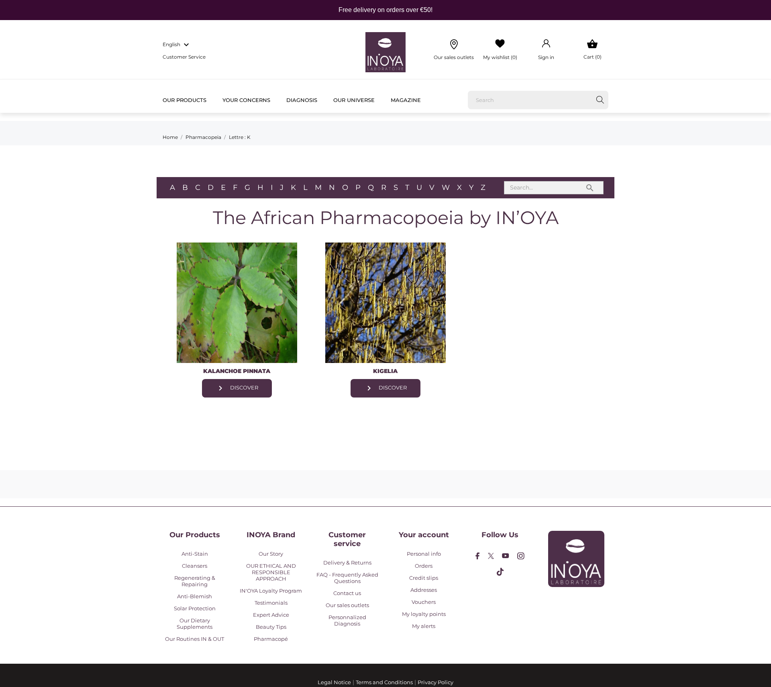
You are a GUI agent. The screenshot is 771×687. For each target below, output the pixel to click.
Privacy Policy (435, 682)
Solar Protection (195, 608)
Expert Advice (271, 615)
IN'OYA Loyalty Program (271, 590)
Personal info (424, 553)
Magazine (406, 100)
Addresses (423, 590)
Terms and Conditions (384, 682)
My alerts (423, 626)
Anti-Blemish (194, 596)
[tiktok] (500, 572)
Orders (423, 566)
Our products (184, 100)
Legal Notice (334, 682)
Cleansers (194, 566)
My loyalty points (424, 614)
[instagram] (520, 555)
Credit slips (423, 578)
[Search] (600, 100)
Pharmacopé (271, 639)
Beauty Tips (271, 627)
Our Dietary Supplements (194, 623)
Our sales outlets (347, 605)
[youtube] (505, 555)
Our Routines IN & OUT (194, 639)
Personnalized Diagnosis (347, 620)
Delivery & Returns (347, 562)
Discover (237, 388)
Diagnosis (301, 100)
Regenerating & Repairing (194, 581)
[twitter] (491, 556)
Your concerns (246, 100)
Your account (424, 534)
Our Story (271, 553)
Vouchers (424, 602)
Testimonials (271, 602)
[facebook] (477, 555)
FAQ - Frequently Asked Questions (347, 577)
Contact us (347, 593)
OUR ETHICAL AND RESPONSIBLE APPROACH (271, 572)
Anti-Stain (195, 553)
